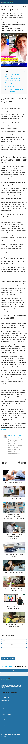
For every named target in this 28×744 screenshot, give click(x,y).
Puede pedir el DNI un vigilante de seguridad (7, 462)
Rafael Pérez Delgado (15, 435)
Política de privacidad (6, 708)
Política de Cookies (6, 714)
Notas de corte (4, 699)
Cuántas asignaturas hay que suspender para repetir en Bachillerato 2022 (12, 84)
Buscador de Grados (6, 697)
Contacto (3, 725)
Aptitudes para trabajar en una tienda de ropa (22, 462)
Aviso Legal (4, 719)
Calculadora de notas (6, 700)
